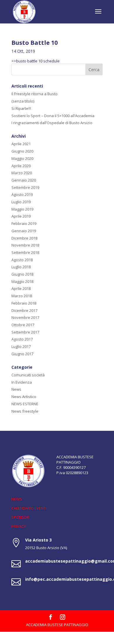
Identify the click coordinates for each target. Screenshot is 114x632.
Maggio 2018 (22, 281)
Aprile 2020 (21, 165)
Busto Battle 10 (34, 43)
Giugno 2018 (22, 274)
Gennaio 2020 (23, 180)
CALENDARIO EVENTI (28, 508)
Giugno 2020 (22, 151)
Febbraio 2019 (23, 223)
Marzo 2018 (21, 295)
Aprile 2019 (21, 216)
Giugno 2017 (22, 353)
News (16, 389)
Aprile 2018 (21, 288)
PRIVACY (18, 526)
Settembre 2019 (25, 187)
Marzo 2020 (21, 172)
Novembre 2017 (25, 317)
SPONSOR (20, 517)
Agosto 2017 (22, 339)
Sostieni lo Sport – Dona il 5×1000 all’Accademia (52, 115)
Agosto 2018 (22, 259)
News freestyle (24, 411)
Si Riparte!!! (21, 108)
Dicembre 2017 (24, 310)
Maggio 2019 (22, 209)
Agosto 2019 (22, 194)
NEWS (16, 499)
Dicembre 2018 (24, 238)
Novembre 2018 (25, 245)
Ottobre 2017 (22, 324)
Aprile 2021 (21, 143)
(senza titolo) (22, 101)
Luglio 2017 (21, 346)
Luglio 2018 (21, 266)
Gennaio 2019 (23, 230)
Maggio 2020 (22, 158)
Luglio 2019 (21, 201)
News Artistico (23, 396)
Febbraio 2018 (23, 303)
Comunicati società (28, 375)
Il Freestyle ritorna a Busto (34, 93)
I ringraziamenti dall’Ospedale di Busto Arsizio (51, 122)
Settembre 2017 (25, 332)
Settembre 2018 (25, 252)
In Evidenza (21, 382)
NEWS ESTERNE (24, 403)
